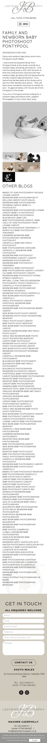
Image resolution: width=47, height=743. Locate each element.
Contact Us (24, 662)
